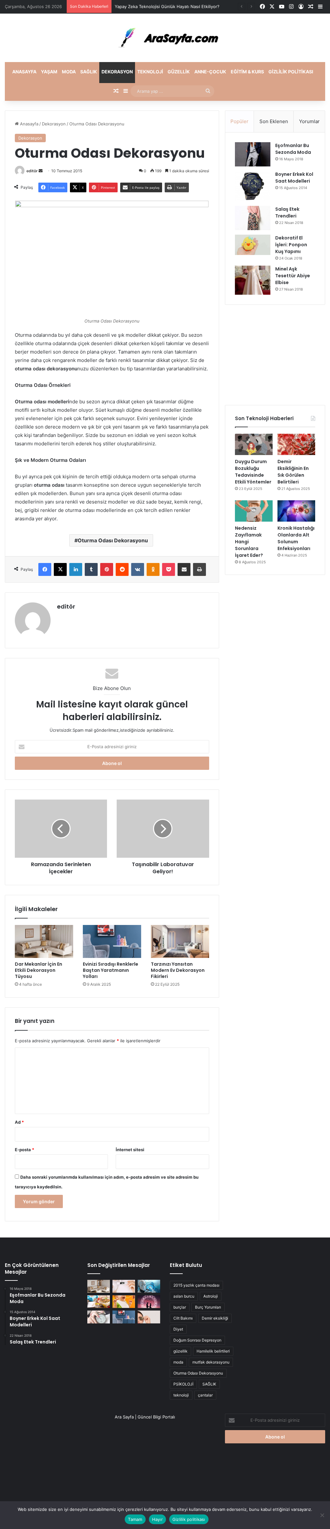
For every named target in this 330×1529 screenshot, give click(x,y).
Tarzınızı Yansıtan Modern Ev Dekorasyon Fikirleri (178, 970)
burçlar (179, 1307)
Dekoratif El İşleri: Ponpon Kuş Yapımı (291, 245)
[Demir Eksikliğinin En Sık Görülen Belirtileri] (296, 444)
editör (32, 170)
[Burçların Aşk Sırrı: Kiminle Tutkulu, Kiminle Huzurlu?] (149, 1301)
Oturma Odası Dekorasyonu (113, 540)
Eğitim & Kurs (247, 71)
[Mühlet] (165, 38)
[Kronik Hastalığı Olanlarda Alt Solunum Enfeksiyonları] (296, 511)
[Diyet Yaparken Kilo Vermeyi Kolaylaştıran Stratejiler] (98, 1301)
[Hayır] (322, 1515)
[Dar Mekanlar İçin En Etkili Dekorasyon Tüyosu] (44, 941)
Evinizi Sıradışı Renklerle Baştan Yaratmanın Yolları (110, 970)
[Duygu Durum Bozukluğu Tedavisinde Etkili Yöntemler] (254, 444)
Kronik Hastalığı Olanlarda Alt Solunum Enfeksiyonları (296, 538)
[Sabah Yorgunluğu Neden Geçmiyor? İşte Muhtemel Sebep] (98, 1317)
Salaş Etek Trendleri (287, 212)
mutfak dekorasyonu (210, 1362)
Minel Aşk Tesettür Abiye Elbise (292, 276)
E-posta (24, 1149)
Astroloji (210, 1296)
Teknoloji (150, 71)
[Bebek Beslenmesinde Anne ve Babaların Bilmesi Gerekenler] (123, 1301)
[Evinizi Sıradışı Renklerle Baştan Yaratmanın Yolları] (112, 941)
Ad (19, 1122)
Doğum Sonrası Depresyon (197, 1340)
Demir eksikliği (215, 1318)
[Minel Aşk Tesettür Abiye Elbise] (252, 280)
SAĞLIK (209, 1384)
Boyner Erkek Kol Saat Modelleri (294, 177)
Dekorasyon (117, 71)
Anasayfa (24, 71)
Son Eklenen (273, 121)
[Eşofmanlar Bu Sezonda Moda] (252, 154)
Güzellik (179, 71)
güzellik (180, 1351)
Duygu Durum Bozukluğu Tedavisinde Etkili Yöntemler (253, 471)
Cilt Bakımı (183, 1318)
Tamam (135, 1519)
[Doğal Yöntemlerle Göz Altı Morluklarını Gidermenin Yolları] (149, 1317)
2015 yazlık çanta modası (196, 1285)
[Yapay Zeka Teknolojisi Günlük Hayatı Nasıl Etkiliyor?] (149, 1286)
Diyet (178, 1329)
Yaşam (49, 71)
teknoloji (181, 1395)
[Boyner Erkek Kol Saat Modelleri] (252, 186)
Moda (69, 71)
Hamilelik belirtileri (213, 1351)
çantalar (205, 1395)
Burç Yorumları (208, 1307)
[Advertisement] (275, 354)
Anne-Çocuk (210, 71)
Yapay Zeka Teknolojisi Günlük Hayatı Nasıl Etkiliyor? (167, 6)
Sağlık (88, 71)
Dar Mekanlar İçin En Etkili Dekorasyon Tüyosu (38, 970)
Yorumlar (309, 121)
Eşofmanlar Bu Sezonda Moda (293, 148)
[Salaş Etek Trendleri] (252, 218)
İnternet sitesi (130, 1149)
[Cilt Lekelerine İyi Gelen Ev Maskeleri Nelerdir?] (123, 1286)
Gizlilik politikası (290, 71)
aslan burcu (183, 1296)
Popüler (239, 121)
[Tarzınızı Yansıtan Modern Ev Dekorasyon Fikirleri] (180, 941)
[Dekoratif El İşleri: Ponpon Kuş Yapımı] (252, 245)
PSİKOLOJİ (183, 1384)
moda (178, 1362)
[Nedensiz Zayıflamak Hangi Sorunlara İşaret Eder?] (254, 511)
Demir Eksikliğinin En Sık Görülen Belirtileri (293, 471)
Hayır (157, 1519)
